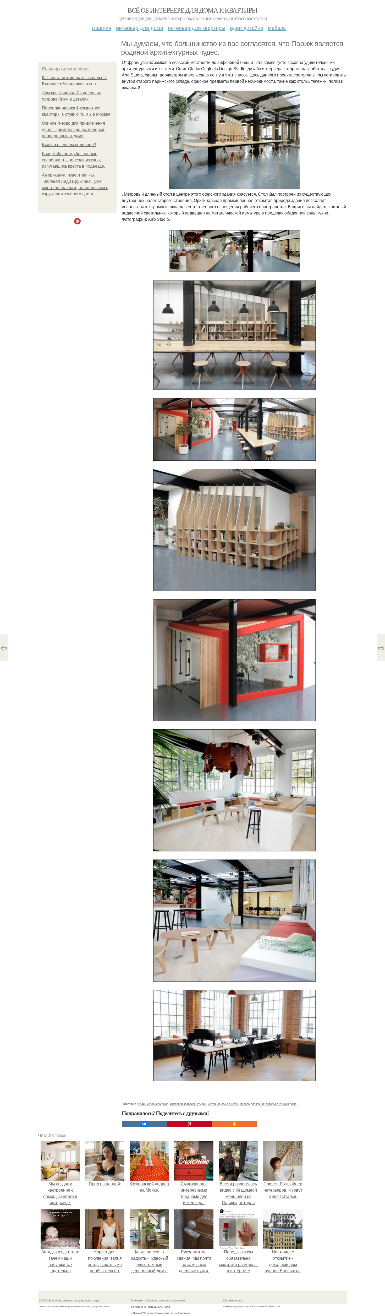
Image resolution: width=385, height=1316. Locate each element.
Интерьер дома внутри (223, 1104)
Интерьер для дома (139, 27)
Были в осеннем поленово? (69, 144)
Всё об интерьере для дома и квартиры (192, 9)
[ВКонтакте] (144, 1124)
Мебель (277, 27)
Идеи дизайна (246, 27)
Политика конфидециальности (150, 1306)
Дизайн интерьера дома (152, 1104)
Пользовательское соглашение (165, 1300)
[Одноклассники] (234, 1124)
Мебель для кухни (252, 1104)
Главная (101, 27)
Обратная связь (233, 1300)
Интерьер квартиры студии (188, 1104)
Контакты (137, 1300)
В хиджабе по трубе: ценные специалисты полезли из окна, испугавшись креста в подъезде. (73, 159)
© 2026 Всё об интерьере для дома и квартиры (69, 1300)
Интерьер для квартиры (196, 27)
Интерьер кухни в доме (280, 1104)
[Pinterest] (189, 1124)
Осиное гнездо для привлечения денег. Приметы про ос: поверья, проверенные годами (73, 129)
